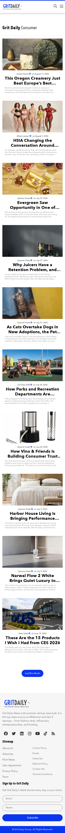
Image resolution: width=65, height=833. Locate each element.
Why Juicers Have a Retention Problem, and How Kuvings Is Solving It (32, 270)
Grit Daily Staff (24, 385)
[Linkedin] (21, 733)
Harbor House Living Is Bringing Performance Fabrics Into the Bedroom (32, 519)
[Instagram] (29, 733)
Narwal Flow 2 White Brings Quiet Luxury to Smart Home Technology (32, 581)
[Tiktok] (45, 733)
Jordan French (22, 74)
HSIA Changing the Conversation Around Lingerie (32, 146)
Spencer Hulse (23, 198)
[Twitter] (13, 733)
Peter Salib (23, 634)
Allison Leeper (23, 136)
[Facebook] (5, 733)
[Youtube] (37, 733)
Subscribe (32, 817)
